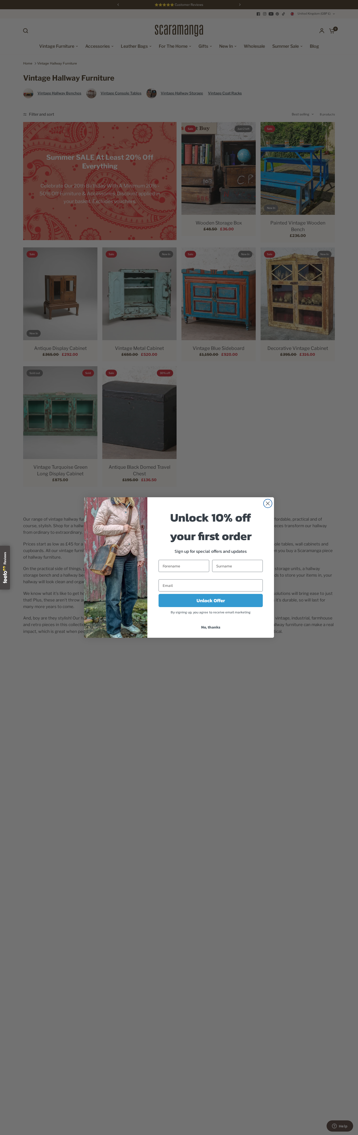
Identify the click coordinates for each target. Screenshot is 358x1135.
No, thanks (210, 627)
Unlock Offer (211, 600)
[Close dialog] (268, 503)
